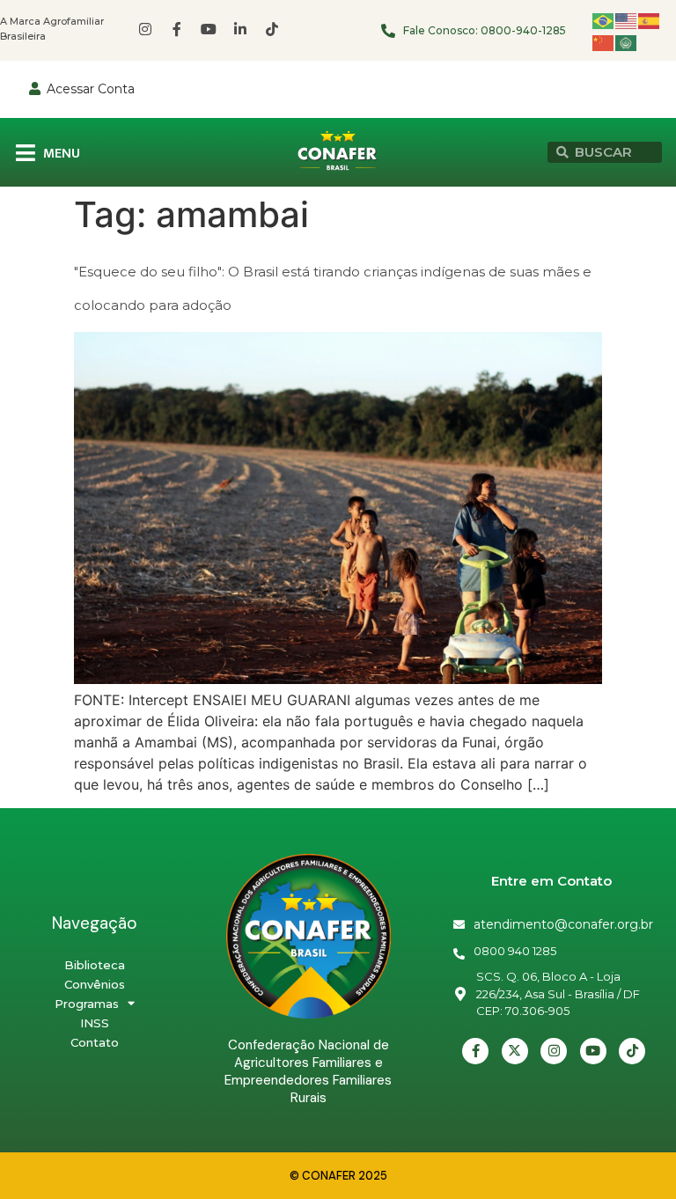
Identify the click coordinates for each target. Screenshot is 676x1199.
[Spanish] (649, 19)
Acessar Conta (91, 89)
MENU (61, 154)
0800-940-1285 (523, 30)
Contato (94, 1042)
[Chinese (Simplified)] (603, 41)
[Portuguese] (603, 19)
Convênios (94, 984)
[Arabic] (626, 41)
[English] (626, 19)
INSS (94, 1023)
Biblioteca (94, 965)
